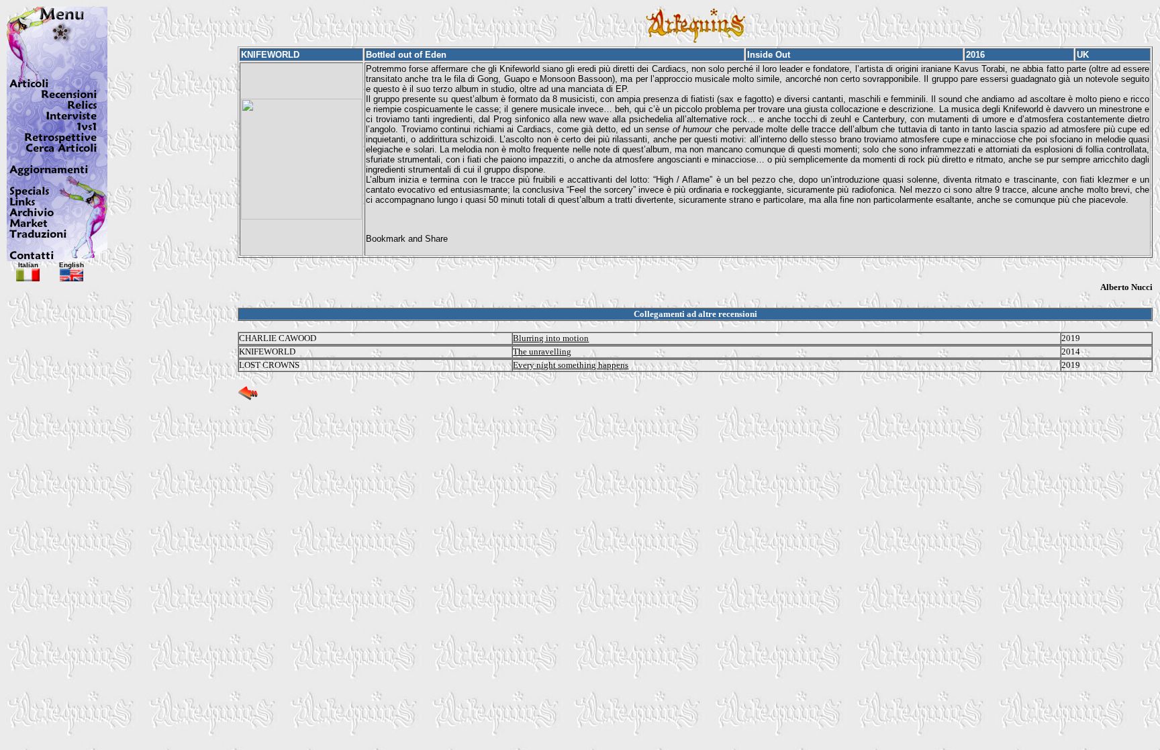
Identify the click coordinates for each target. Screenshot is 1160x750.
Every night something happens (570, 365)
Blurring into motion (551, 338)
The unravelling (542, 351)
